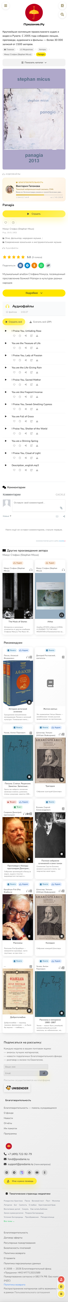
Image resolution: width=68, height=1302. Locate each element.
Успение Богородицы (13, 1217)
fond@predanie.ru (19, 1159)
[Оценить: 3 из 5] (14, 257)
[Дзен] (29, 1172)
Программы (10, 1133)
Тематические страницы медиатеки (29, 1193)
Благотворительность (18, 1100)
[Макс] (22, 1172)
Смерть (25, 1209)
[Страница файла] (31, 335)
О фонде (8, 1112)
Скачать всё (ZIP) (42, 321)
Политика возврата (14, 1253)
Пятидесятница (47, 1217)
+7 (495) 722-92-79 (20, 1154)
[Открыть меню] (5, 5)
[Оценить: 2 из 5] (9, 257)
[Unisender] (17, 1087)
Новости (8, 1118)
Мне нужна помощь (22, 1181)
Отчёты (8, 1123)
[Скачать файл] (37, 335)
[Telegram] (14, 1172)
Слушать (36, 213)
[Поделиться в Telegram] (27, 265)
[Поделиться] (25, 335)
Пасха (27, 1201)
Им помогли (10, 1128)
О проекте (9, 1258)
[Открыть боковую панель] (62, 5)
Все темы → (9, 1221)
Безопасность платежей (17, 1248)
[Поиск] (62, 14)
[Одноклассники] (44, 1172)
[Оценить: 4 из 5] (18, 257)
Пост (48, 1201)
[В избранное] (6, 222)
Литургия (8, 1205)
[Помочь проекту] (61, 1279)
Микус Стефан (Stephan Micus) (18, 228)
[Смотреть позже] (19, 335)
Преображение (32, 1217)
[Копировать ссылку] (48, 265)
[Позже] (13, 222)
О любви (33, 1205)
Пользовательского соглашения (32, 1292)
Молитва (56, 1201)
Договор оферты (13, 1237)
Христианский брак (47, 1205)
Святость (23, 1205)
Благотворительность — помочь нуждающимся (30, 1107)
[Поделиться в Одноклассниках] (34, 265)
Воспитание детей (12, 1209)
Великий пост (38, 1201)
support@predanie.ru (29, 1164)
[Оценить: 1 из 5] (5, 257)
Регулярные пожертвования (19, 1242)
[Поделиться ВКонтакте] (20, 265)
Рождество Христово (13, 1201)
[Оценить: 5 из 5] (23, 257)
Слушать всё (15, 321)
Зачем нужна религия (13, 1213)
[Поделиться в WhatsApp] (41, 265)
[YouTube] (37, 1172)
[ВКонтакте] (6, 1172)
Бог (15, 1205)
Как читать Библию (38, 1209)
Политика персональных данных (22, 1263)
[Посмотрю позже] (29, 561)
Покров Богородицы (34, 1213)
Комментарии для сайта (50, 541)
